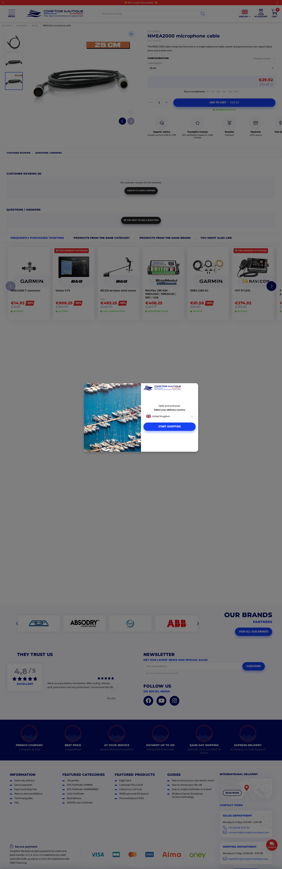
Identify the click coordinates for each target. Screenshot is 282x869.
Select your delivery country (169, 409)
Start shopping (169, 426)
